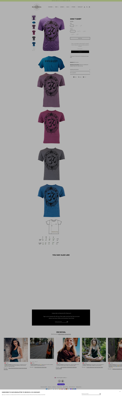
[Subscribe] (100, 394)
